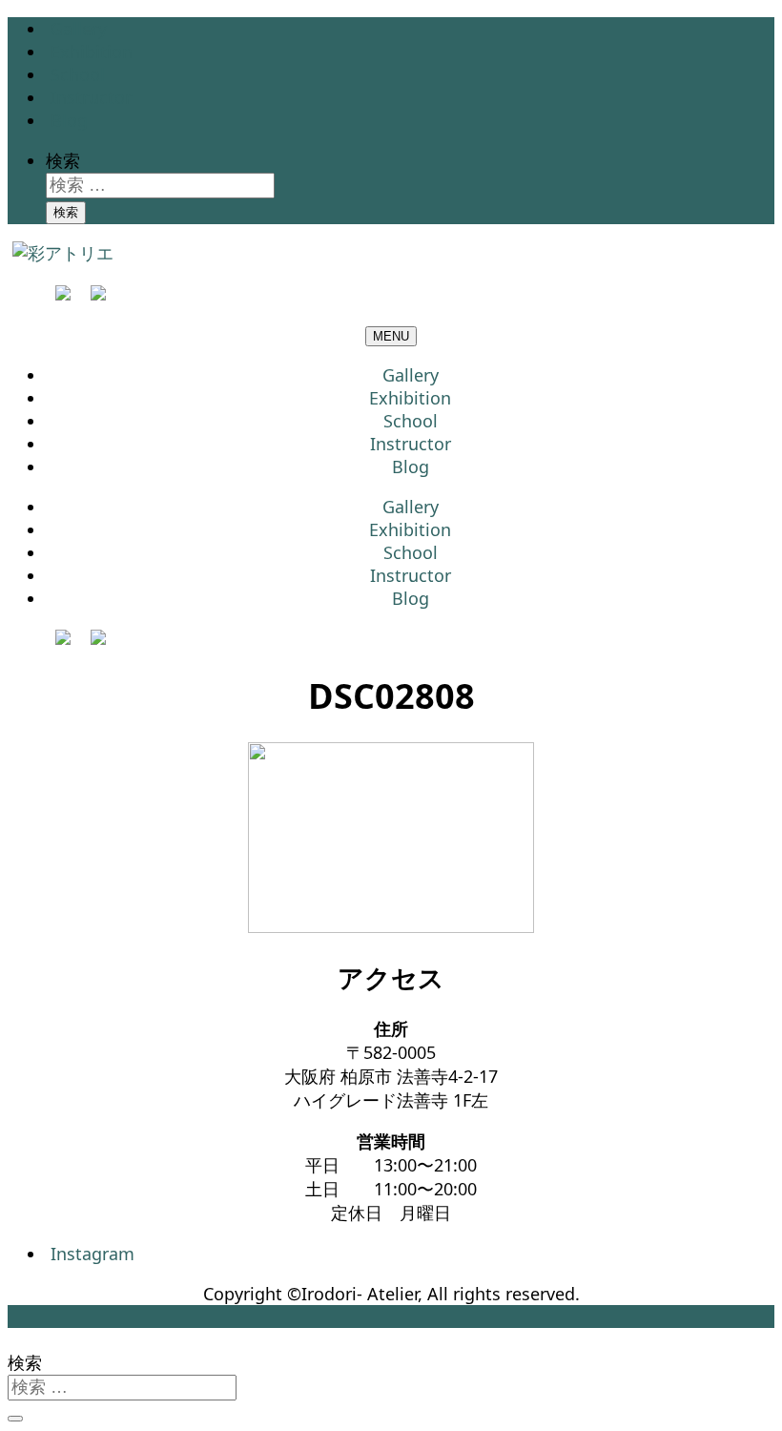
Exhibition (92, 51)
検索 (63, 160)
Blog (69, 120)
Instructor (91, 97)
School (78, 74)
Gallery (79, 28)
